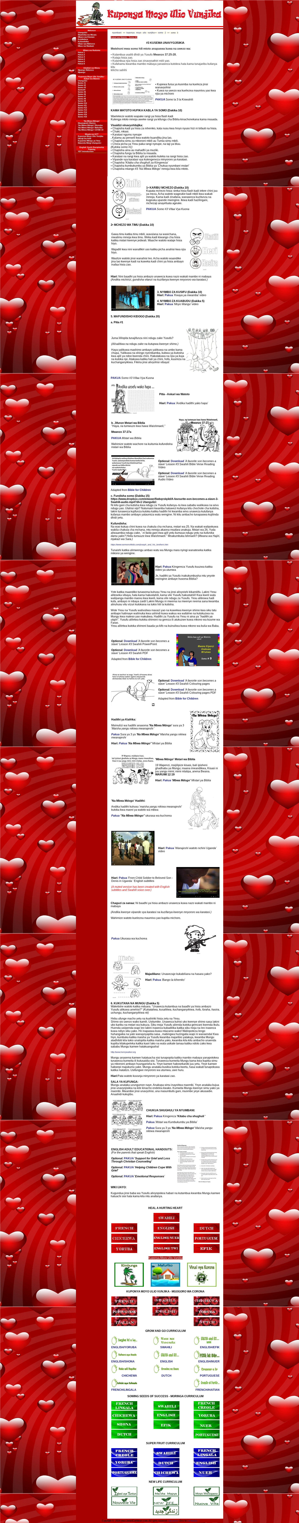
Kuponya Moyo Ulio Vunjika (90, 136)
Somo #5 (82, 92)
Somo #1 (82, 83)
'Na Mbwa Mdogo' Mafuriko (90, 128)
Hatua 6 (81, 64)
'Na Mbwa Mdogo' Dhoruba (90, 125)
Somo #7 (82, 96)
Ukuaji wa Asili (84, 138)
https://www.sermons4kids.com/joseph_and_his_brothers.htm (139, 544)
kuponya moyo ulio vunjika (140, 32)
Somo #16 (82, 117)
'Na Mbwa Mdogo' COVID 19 (90, 130)
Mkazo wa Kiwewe (86, 37)
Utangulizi (82, 32)
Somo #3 (82, 87)
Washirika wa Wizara (87, 35)
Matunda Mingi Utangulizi (89, 143)
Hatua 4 (81, 59)
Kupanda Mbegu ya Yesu (89, 141)
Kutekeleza (83, 39)
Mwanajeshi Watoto (87, 123)
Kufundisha (83, 41)
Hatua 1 (81, 52)
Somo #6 (82, 94)
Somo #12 (82, 108)
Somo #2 (82, 85)
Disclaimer (173, 1521)
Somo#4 (81, 90)
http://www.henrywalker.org (123, 1052)
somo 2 (162, 32)
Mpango (81, 72)
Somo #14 (82, 112)
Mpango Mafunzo (86, 70)
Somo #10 (82, 103)
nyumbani (116, 32)
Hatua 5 (81, 61)
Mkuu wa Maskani (86, 46)
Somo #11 (82, 105)
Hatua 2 (81, 55)
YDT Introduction (86, 151)
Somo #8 (82, 99)
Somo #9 (82, 101)
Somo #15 (82, 114)
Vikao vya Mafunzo (86, 44)
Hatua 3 (81, 57)
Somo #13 (82, 110)
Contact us (192, 1521)
